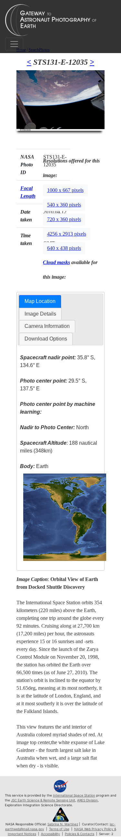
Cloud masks (56, 262)
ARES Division (87, 800)
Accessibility (50, 834)
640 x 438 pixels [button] (64, 248)
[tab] (40, 301)
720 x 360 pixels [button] (64, 219)
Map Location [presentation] (40, 301)
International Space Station (74, 795)
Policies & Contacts (79, 834)
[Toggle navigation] (14, 44)
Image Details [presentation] (40, 314)
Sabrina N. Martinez (62, 824)
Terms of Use (59, 829)
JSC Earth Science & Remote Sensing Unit (43, 800)
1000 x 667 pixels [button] (65, 190)
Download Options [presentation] (46, 338)
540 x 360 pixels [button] (64, 204)
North (54, 427)
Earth (34, 466)
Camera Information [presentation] (47, 326)
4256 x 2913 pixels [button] (66, 234)
